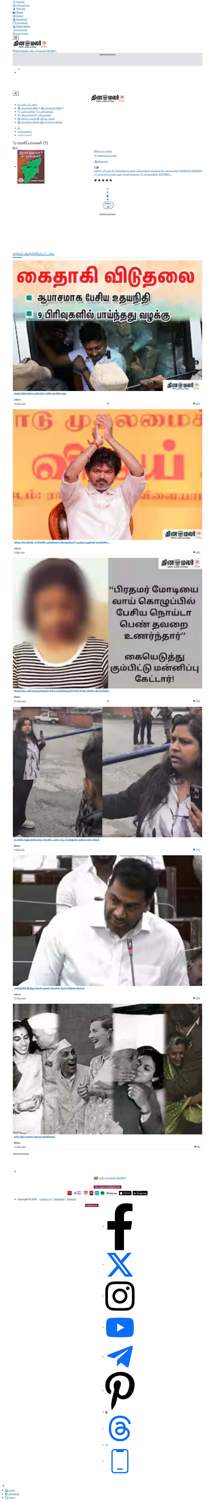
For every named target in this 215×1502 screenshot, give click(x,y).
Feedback (59, 1199)
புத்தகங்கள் (21, 22)
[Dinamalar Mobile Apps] (120, 1461)
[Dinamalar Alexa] (97, 1193)
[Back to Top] (3, 1485)
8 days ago (19, 552)
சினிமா (19, 15)
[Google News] (106, 1412)
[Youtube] (120, 1327)
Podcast (20, 8)
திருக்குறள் (21, 29)
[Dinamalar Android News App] (69, 1193)
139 (198, 701)
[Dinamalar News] (107, 326)
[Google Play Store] (140, 1193)
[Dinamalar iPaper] (77, 1193)
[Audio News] (109, 403)
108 (198, 998)
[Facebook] (120, 1226)
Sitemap (71, 1199)
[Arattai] (106, 1444)
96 (198, 1146)
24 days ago (20, 403)
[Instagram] (120, 1296)
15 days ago (20, 998)
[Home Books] (18, 128)
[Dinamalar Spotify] (102, 1193)
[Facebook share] (107, 189)
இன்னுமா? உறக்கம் (103, 151)
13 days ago (20, 1146)
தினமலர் (20, 1)
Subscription (23, 26)
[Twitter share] (107, 192)
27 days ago (20, 701)
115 (198, 849)
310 (198, 403)
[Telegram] (120, 1356)
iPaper (19, 12)
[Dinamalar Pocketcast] (112, 1193)
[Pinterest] (120, 1390)
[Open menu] (16, 37)
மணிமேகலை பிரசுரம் (107, 155)
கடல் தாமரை (22, 33)
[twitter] (120, 1264)
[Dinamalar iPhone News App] (91, 1193)
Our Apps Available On (107, 1187)
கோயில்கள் (21, 19)
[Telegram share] (107, 199)
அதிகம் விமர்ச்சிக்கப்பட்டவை (33, 253)
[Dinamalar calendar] (86, 1193)
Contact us (45, 1199)
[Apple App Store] (125, 1193)
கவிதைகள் (102, 161)
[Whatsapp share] (107, 196)
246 (198, 552)
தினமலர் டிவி (22, 5)
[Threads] (120, 1428)
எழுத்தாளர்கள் (24, 131)
